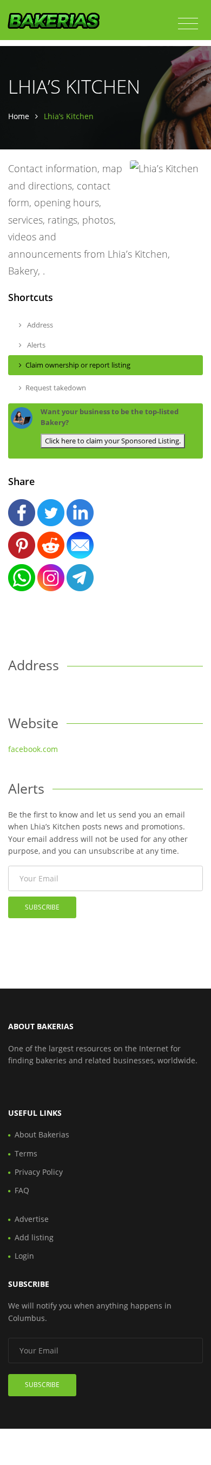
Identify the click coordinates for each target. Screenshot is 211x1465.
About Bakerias (42, 1134)
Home (18, 116)
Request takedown (55, 388)
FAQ (22, 1190)
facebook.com (33, 749)
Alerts (35, 345)
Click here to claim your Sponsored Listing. (113, 441)
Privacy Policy (39, 1172)
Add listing (34, 1237)
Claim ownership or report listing (77, 365)
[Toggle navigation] (188, 24)
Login (24, 1256)
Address (39, 325)
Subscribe (42, 907)
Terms (26, 1153)
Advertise (32, 1219)
